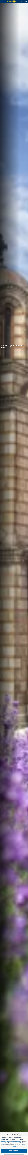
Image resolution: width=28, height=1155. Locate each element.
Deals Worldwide (14, 1151)
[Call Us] (22, 1)
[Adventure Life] (12, 1)
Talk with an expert (13, 1134)
